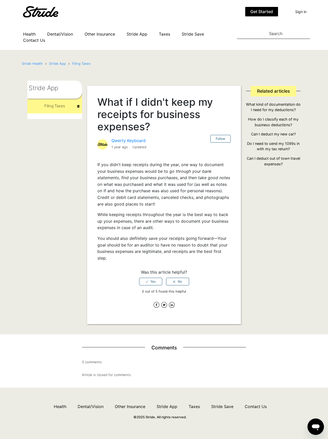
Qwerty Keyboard (128, 140)
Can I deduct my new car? (273, 134)
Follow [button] (220, 139)
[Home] (48, 11)
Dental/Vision (60, 34)
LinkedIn (172, 305)
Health (29, 34)
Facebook (156, 305)
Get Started (261, 11)
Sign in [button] (300, 11)
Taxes (164, 34)
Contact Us (34, 40)
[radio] (150, 281)
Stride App (137, 34)
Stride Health (32, 63)
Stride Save (193, 34)
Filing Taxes (81, 63)
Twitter (164, 305)
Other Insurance (100, 34)
